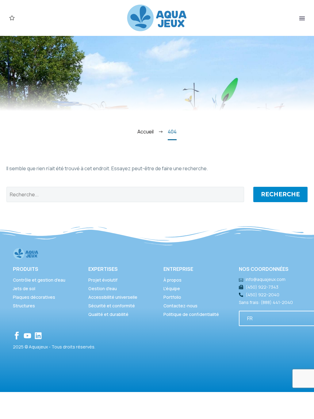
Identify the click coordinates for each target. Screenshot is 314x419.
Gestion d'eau (102, 288)
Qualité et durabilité (108, 314)
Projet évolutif (102, 280)
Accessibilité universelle (112, 297)
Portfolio (172, 297)
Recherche (280, 194)
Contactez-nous (180, 306)
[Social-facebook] (17, 336)
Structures (24, 306)
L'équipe (171, 288)
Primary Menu (302, 18)
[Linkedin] (38, 336)
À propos (172, 280)
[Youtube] (27, 336)
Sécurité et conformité (111, 306)
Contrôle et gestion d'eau (39, 280)
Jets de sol (24, 288)
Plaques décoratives (34, 297)
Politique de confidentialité (191, 314)
